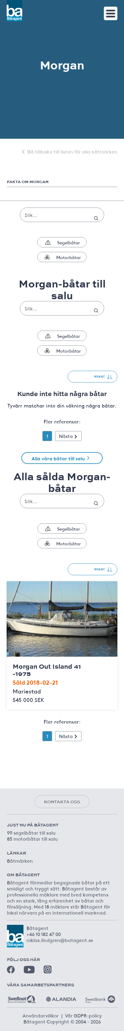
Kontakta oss (62, 802)
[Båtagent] (14, 10)
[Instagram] (47, 969)
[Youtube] (29, 969)
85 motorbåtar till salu (32, 839)
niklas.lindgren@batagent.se (59, 940)
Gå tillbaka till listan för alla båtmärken (72, 151)
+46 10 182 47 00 (43, 934)
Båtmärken (20, 861)
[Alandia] (61, 997)
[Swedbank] (100, 997)
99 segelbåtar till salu (31, 833)
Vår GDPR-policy (83, 1015)
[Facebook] (11, 970)
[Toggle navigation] (110, 13)
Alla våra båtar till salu (58, 458)
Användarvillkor (41, 1015)
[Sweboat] (22, 997)
